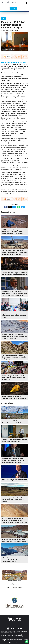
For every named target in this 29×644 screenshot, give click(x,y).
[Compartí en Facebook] (5, 207)
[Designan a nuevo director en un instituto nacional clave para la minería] (14, 431)
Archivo (2, 640)
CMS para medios (12, 642)
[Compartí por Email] (14, 207)
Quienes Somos (4, 639)
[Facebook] (8, 628)
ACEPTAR (13, 8)
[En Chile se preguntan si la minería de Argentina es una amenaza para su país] (14, 531)
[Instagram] (14, 628)
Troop (19, 642)
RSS (5, 640)
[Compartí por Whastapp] (18, 207)
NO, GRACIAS (5, 8)
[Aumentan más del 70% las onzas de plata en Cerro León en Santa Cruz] (14, 412)
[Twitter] (11, 628)
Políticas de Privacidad (23, 639)
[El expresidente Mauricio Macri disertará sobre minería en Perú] (14, 471)
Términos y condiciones (13, 639)
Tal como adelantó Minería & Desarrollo (13, 62)
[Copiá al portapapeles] (23, 207)
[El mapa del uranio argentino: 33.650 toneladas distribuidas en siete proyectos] (14, 388)
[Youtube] (21, 628)
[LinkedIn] (18, 628)
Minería (3, 18)
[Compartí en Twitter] (10, 207)
